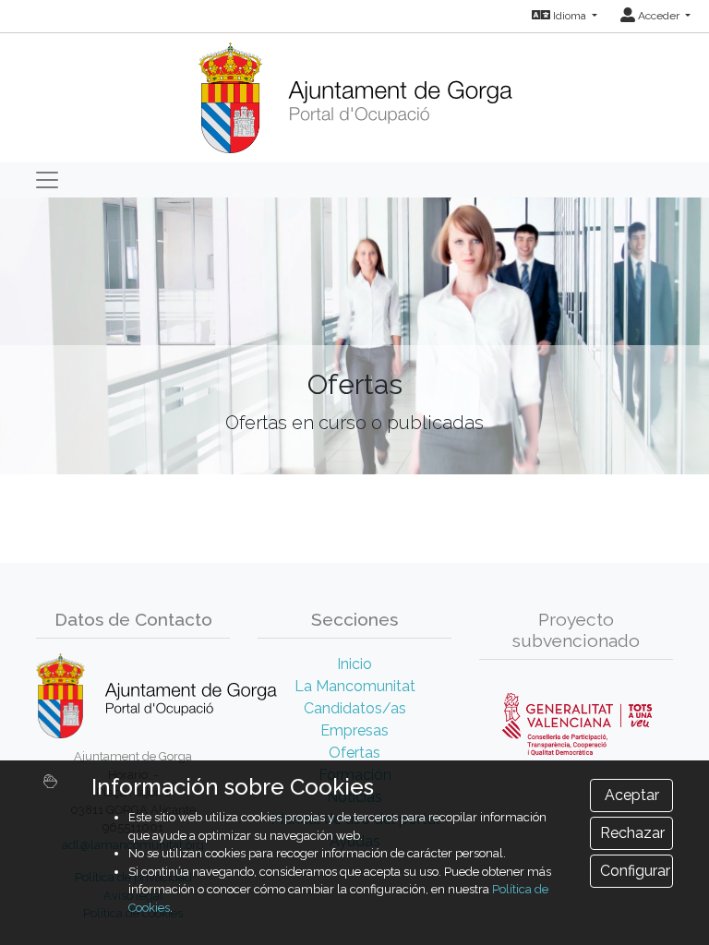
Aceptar (632, 795)
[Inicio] (355, 92)
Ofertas (354, 752)
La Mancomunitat (354, 686)
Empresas (354, 730)
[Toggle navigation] (47, 179)
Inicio (354, 664)
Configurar (635, 870)
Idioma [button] (569, 15)
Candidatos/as (355, 708)
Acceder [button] (658, 15)
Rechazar (632, 833)
